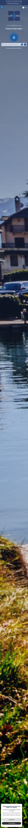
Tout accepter (11, 823)
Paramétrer (11, 819)
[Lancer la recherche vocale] (14, 37)
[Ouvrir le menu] (2, 7)
